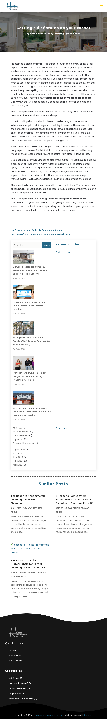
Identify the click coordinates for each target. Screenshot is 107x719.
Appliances (18, 439)
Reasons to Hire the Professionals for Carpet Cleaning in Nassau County (28, 564)
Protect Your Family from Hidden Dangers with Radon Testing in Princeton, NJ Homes (29, 376)
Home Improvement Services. (49, 715)
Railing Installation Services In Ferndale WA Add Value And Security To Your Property (31, 341)
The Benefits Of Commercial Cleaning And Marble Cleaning (29, 499)
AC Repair (17, 428)
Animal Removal (21, 435)
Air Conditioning (20, 431)
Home (12, 650)
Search (46, 245)
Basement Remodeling (24, 443)
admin (33, 33)
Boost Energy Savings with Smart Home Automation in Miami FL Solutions (30, 306)
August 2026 (19, 449)
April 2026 (17, 464)
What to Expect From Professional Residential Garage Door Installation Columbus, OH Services (32, 412)
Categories (15, 655)
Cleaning (30, 572)
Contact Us (15, 660)
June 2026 (18, 457)
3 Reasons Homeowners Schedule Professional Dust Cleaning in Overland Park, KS (75, 499)
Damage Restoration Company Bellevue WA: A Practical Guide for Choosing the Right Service (30, 270)
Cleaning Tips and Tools (67, 33)
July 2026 (17, 453)
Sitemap (87, 715)
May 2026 (17, 461)
